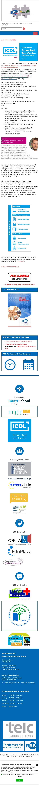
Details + (19, 776)
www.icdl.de (20, 261)
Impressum (5, 25)
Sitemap (15, 23)
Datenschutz (29, 23)
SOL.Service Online (15, 756)
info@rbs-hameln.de (12, 669)
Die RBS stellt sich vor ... (12, 289)
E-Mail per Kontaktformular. (10, 267)
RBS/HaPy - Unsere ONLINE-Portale (16, 337)
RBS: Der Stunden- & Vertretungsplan (17, 354)
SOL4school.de (29, 756)
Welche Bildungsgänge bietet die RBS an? (20, 285)
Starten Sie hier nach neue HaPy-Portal (19, 341)
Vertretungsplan (7, 23)
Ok (19, 780)
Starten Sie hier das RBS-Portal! (17, 344)
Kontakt (21, 23)
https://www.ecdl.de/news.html (9, 79)
